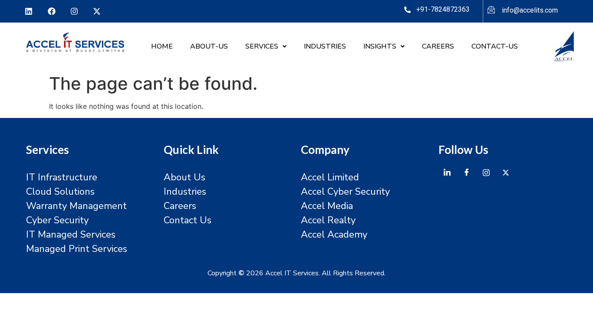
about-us (209, 46)
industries (325, 46)
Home (162, 46)
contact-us (494, 46)
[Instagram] (74, 11)
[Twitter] (505, 172)
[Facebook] (51, 11)
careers (438, 46)
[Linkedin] (29, 11)
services (261, 46)
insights (379, 46)
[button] (266, 46)
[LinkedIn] (447, 172)
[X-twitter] (97, 11)
